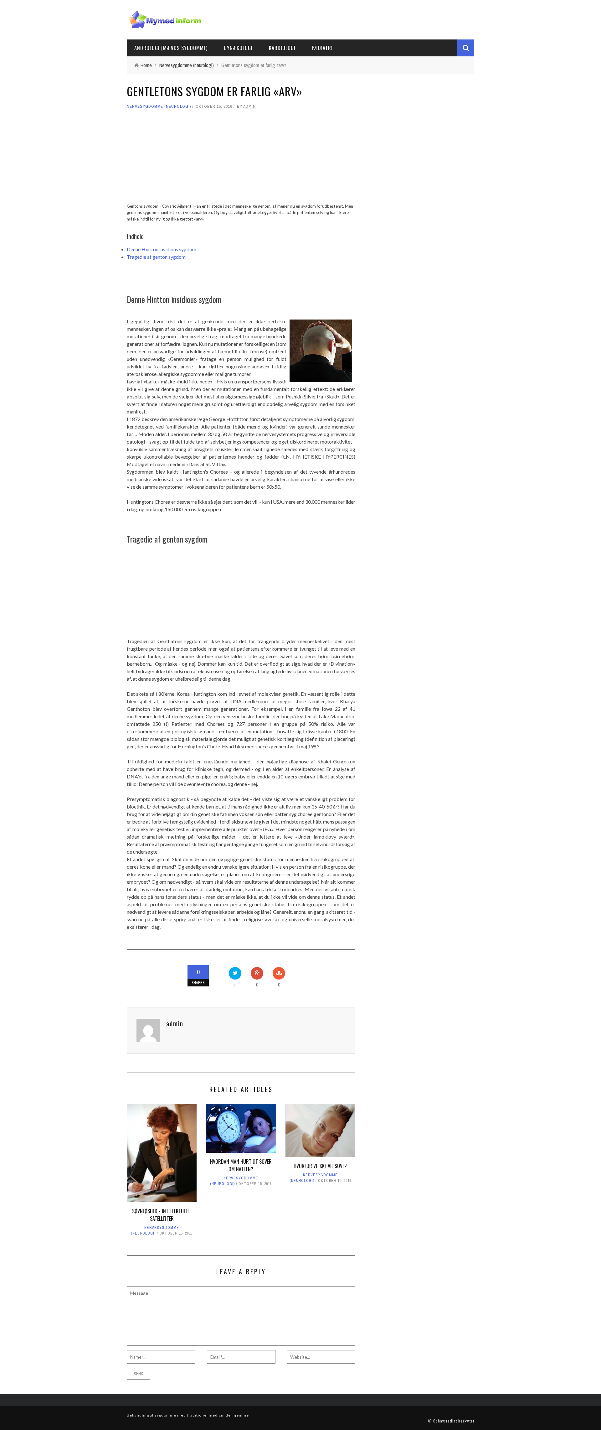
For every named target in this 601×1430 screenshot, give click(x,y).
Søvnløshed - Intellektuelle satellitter (161, 1214)
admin (249, 106)
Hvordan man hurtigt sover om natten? (241, 1165)
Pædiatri (322, 48)
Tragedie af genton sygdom (156, 257)
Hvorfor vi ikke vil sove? (320, 1166)
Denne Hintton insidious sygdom (161, 249)
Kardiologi (282, 48)
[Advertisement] (241, 159)
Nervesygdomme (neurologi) (159, 106)
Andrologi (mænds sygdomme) (171, 48)
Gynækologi (238, 48)
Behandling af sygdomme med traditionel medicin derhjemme (188, 1415)
